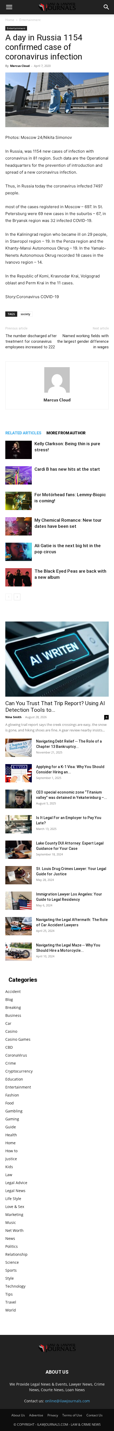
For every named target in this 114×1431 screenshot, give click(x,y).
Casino (11, 1031)
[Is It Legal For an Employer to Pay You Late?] (18, 824)
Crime (10, 1063)
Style (9, 1278)
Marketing (14, 1214)
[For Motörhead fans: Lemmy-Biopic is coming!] (18, 501)
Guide (10, 1126)
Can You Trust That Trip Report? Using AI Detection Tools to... (55, 706)
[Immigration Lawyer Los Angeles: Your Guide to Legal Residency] (18, 901)
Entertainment (30, 20)
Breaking (13, 1007)
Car (8, 1023)
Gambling (14, 1110)
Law (8, 1174)
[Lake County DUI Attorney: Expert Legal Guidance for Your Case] (18, 850)
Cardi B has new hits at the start (67, 469)
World (10, 1310)
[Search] (106, 7)
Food (9, 1103)
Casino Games (17, 1039)
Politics (11, 1246)
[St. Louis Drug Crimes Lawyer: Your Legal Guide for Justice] (18, 875)
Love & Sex (14, 1206)
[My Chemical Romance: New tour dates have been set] (18, 526)
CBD (9, 1047)
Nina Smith (13, 717)
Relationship (16, 1254)
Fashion (12, 1095)
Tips (9, 1294)
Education (14, 1079)
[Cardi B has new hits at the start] (18, 475)
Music (10, 1222)
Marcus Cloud (20, 66)
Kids (9, 1166)
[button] (9, 7)
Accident (13, 991)
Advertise (36, 1415)
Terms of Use (72, 1415)
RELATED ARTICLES (23, 433)
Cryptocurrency (19, 1071)
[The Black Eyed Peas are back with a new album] (18, 577)
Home (9, 20)
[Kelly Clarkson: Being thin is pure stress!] (18, 450)
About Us (18, 1415)
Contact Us (94, 1415)
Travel (10, 1302)
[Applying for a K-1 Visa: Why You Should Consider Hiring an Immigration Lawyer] (18, 773)
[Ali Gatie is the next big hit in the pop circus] (18, 552)
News (10, 1238)
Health (11, 1134)
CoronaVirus (16, 1055)
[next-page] (17, 597)
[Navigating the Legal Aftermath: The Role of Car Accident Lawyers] (18, 926)
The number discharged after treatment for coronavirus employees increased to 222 (31, 341)
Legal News (15, 1190)
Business (13, 1015)
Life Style (13, 1198)
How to (11, 1150)
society (25, 314)
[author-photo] (57, 392)
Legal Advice (16, 1182)
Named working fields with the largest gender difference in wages (83, 341)
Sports (11, 1270)
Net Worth (14, 1230)
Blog (9, 999)
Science (12, 1262)
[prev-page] (8, 597)
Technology (15, 1286)
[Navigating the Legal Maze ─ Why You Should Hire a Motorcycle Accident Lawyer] (18, 951)
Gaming (12, 1118)
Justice (11, 1158)
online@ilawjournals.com (67, 1400)
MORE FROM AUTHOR (65, 433)
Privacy (52, 1415)
